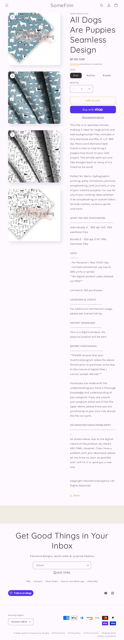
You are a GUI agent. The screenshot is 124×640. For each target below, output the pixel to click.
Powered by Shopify (40, 633)
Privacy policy (74, 633)
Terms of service (91, 633)
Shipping (74, 64)
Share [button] (76, 495)
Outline (91, 75)
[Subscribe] (87, 565)
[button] (6, 5)
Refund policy (58, 633)
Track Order (51, 581)
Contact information (106, 636)
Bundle (107, 75)
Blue (75, 75)
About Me (92, 581)
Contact (37, 581)
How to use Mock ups (72, 581)
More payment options (93, 117)
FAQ (28, 581)
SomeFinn (26, 633)
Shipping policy (109, 633)
